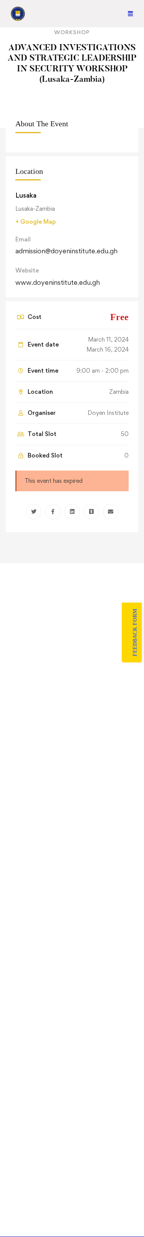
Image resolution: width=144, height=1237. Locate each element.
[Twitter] (33, 511)
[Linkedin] (72, 511)
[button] (130, 13)
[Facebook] (53, 511)
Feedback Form (135, 632)
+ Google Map (35, 221)
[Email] (110, 511)
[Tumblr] (91, 511)
